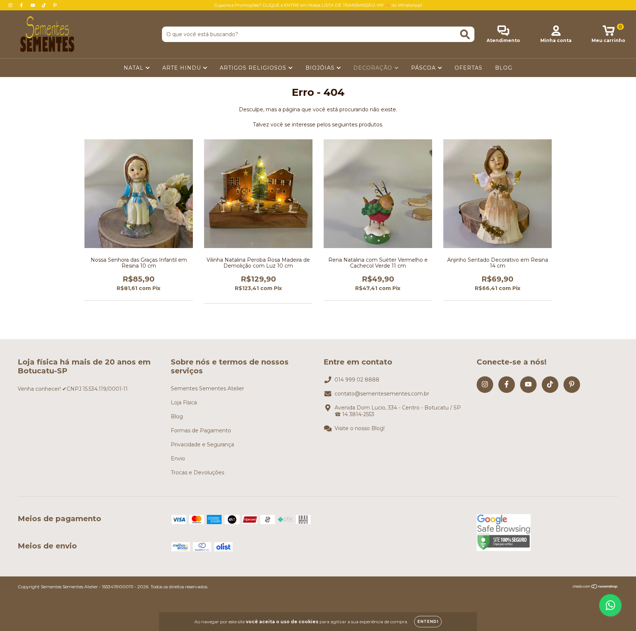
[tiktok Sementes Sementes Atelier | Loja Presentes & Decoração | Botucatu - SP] (44, 5)
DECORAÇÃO (373, 68)
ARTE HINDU (182, 68)
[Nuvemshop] (595, 587)
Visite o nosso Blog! (360, 428)
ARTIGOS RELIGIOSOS (254, 68)
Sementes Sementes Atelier (207, 388)
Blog (177, 416)
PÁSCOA (424, 68)
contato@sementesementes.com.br (382, 393)
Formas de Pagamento (201, 430)
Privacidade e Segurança (202, 444)
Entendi (427, 621)
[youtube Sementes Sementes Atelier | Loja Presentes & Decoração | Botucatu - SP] (33, 5)
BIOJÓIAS (320, 68)
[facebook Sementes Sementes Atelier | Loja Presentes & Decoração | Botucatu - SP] (22, 5)
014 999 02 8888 (357, 379)
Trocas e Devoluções (197, 472)
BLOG (503, 68)
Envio (178, 458)
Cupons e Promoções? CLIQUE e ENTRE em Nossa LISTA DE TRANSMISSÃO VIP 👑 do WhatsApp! (318, 5)
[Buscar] (465, 34)
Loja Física (184, 402)
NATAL (134, 68)
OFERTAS (469, 68)
